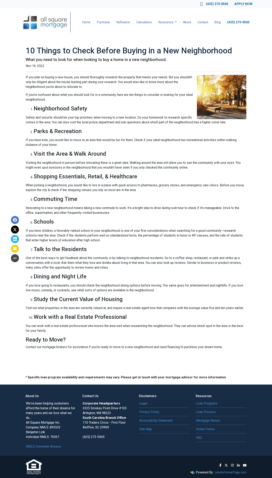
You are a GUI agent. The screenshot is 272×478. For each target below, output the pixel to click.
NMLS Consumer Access (43, 446)
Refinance (123, 22)
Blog (217, 22)
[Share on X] (15, 230)
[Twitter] (226, 465)
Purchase (103, 22)
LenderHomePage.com (230, 472)
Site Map (145, 429)
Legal (143, 403)
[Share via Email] (15, 249)
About (187, 22)
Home (86, 22)
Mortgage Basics (208, 420)
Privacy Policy (149, 412)
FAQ (199, 438)
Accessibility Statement (156, 420)
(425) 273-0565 (217, 4)
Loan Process (206, 412)
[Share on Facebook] (15, 220)
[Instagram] (232, 465)
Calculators (144, 22)
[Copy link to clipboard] (15, 258)
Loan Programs (206, 403)
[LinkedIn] (238, 465)
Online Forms (205, 429)
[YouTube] (245, 465)
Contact (203, 22)
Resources (166, 22)
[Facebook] (220, 465)
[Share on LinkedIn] (15, 239)
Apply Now (243, 4)
